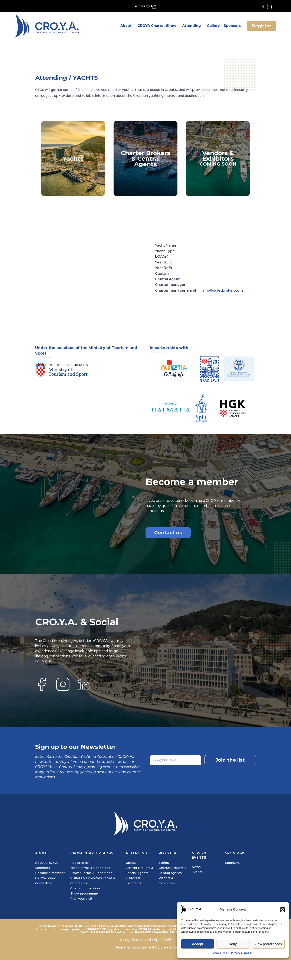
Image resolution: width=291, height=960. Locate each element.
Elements (168, 947)
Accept (197, 944)
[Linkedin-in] (276, 7)
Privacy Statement (242, 952)
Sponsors (232, 26)
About (125, 26)
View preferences (268, 944)
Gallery (213, 26)
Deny (233, 944)
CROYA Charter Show (156, 26)
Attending (191, 26)
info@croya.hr (144, 6)
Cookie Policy (220, 952)
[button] (282, 910)
